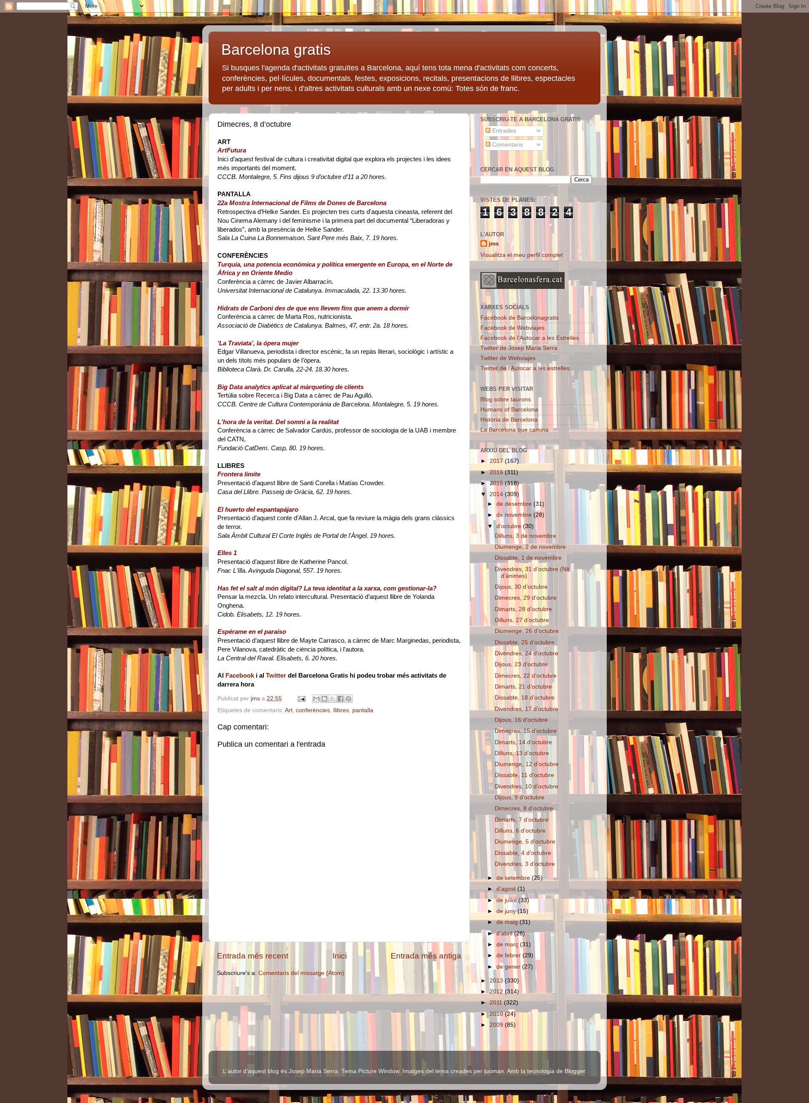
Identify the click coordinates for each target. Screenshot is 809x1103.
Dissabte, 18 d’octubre (525, 697)
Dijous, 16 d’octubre (521, 720)
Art (288, 710)
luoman (494, 1071)
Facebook (239, 675)
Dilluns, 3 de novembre (525, 536)
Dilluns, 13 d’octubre (522, 753)
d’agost (506, 889)
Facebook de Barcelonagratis (519, 318)
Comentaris (506, 145)
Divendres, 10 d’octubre (526, 786)
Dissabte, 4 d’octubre (523, 853)
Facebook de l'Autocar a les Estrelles (529, 338)
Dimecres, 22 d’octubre (526, 676)
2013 (497, 980)
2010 (497, 1014)
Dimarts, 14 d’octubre (523, 742)
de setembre (514, 878)
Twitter (276, 675)
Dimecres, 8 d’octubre (524, 808)
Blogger (575, 1071)
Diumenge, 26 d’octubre (527, 631)
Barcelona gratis (276, 49)
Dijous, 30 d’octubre (521, 587)
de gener (509, 967)
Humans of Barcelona (509, 409)
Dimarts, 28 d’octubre (523, 609)
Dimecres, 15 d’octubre (526, 731)
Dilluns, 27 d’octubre (522, 620)
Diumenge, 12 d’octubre (527, 764)
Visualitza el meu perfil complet (521, 255)
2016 (497, 472)
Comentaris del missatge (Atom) (301, 973)
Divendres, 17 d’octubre (526, 709)
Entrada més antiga (426, 955)
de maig (508, 922)
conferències (313, 710)
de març (508, 944)
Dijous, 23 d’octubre (521, 664)
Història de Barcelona (509, 420)
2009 (497, 1025)
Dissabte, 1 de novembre (528, 558)
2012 (497, 991)
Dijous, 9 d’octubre (519, 797)
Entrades (503, 131)
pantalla (362, 710)
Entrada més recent (252, 955)
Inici (339, 955)
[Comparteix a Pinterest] (348, 698)
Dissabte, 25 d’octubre (525, 642)
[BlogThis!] (324, 698)
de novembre (514, 515)
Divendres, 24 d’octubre (526, 653)
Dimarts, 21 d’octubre (523, 687)
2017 (497, 461)
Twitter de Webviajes (508, 358)
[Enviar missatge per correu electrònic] (301, 698)
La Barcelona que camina (514, 430)
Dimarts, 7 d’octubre (522, 820)
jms (494, 243)
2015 (497, 483)
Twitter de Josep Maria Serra (518, 348)
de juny (506, 911)
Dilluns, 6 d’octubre (520, 831)
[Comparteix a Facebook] (340, 698)
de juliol (507, 900)
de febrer (509, 955)
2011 (497, 1002)
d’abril (505, 933)
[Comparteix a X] (332, 698)
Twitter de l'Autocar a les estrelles (525, 368)
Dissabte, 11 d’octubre (524, 775)
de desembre (514, 504)
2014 (497, 494)
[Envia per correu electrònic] (316, 698)
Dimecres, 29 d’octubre (526, 598)
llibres (341, 710)
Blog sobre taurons (505, 399)
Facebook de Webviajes (512, 328)
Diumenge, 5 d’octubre (525, 842)
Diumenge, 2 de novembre (530, 547)
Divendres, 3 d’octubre (525, 864)
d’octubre (509, 526)
